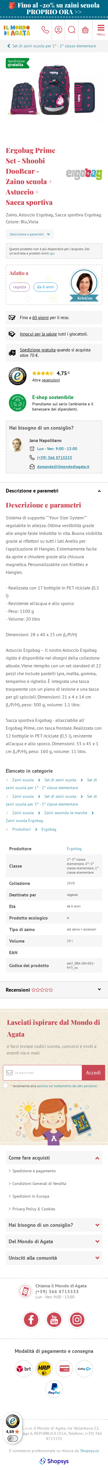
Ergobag (48, 829)
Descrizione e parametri (32, 490)
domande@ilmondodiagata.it (63, 466)
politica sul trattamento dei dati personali (67, 1086)
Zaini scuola (23, 779)
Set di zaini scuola (60, 779)
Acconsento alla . (54, 1086)
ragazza (19, 286)
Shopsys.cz (89, 1450)
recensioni (51, 380)
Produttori (22, 829)
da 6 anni (45, 286)
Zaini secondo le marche (66, 812)
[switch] (12, 1438)
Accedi (93, 1072)
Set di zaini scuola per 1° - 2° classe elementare (54, 45)
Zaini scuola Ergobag (24, 820)
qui (52, 253)
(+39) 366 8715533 (54, 457)
